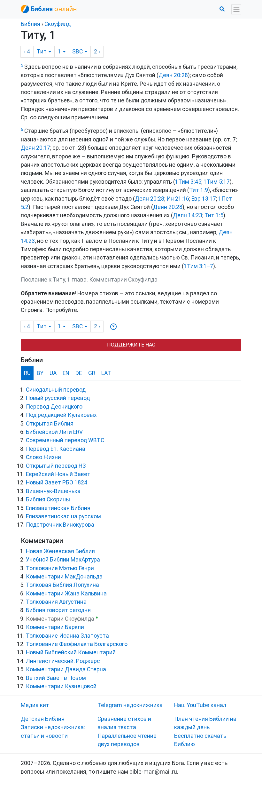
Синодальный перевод (56, 390)
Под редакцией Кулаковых (61, 415)
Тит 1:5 (213, 215)
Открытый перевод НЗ (56, 466)
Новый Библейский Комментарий (71, 652)
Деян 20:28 (173, 75)
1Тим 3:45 (188, 182)
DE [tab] (78, 373)
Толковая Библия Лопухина (62, 585)
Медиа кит (35, 705)
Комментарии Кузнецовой (61, 686)
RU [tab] (27, 373)
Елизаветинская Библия (58, 508)
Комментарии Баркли (55, 627)
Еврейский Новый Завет (58, 474)
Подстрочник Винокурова (60, 525)
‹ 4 (27, 51)
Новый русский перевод (58, 398)
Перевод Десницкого (54, 406)
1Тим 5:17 (217, 182)
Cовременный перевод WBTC (65, 440)
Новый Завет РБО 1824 (56, 482)
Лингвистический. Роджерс (63, 661)
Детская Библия (43, 719)
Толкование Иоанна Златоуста (67, 636)
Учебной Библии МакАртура (63, 559)
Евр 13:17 (203, 198)
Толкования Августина (56, 602)
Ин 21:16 (177, 198)
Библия (30, 24)
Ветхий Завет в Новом (56, 678)
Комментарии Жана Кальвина (66, 593)
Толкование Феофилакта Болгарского (76, 644)
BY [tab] (40, 373)
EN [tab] (66, 373)
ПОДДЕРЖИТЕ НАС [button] (131, 345)
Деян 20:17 (35, 148)
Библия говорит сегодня (58, 610)
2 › (97, 51)
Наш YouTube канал (200, 705)
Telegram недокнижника (130, 705)
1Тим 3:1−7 (198, 266)
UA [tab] (53, 373)
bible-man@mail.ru (153, 772)
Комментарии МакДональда (64, 576)
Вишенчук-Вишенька (53, 491)
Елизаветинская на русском (63, 516)
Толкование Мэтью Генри (60, 568)
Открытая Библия (49, 423)
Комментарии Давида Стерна (66, 669)
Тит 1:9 (198, 190)
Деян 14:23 (187, 215)
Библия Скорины (48, 499)
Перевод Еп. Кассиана (55, 449)
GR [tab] (91, 373)
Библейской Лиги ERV (54, 432)
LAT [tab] (106, 373)
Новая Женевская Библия (60, 551)
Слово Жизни (43, 457)
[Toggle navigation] (236, 9)
